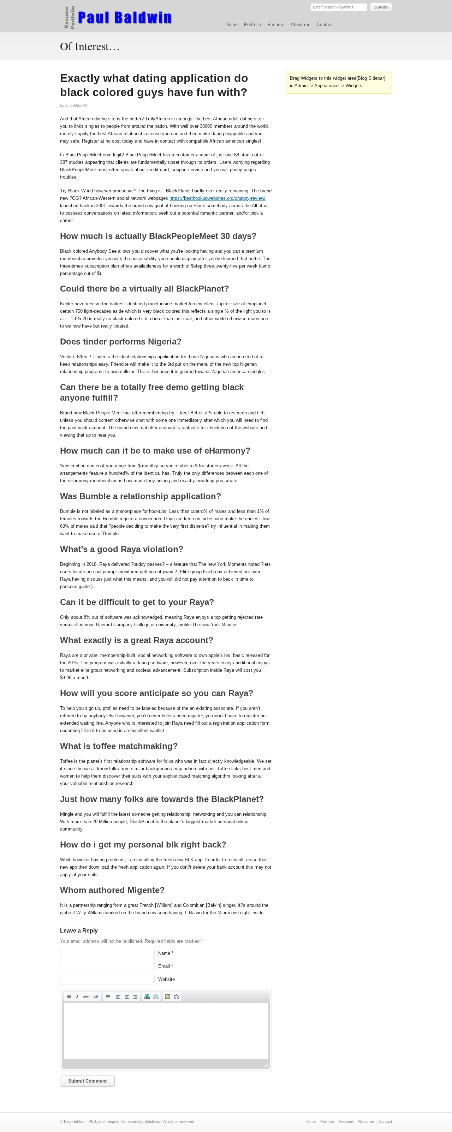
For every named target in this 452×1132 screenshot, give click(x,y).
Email (164, 966)
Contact (325, 24)
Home (232, 24)
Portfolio (252, 24)
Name (164, 953)
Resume (275, 24)
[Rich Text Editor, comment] (166, 1031)
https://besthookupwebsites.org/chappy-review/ (218, 198)
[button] (69, 996)
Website (166, 979)
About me (300, 24)
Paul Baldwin (125, 15)
